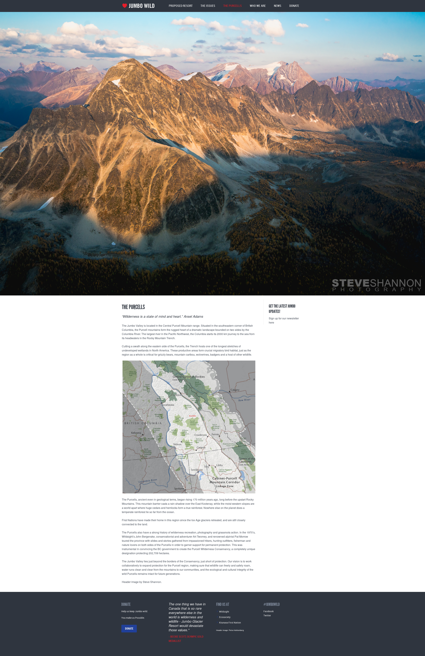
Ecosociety (224, 617)
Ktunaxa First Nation (230, 622)
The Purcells (232, 5)
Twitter (267, 615)
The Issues (208, 5)
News (277, 5)
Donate (294, 5)
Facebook (268, 611)
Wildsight (224, 611)
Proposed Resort (181, 5)
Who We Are (258, 5)
